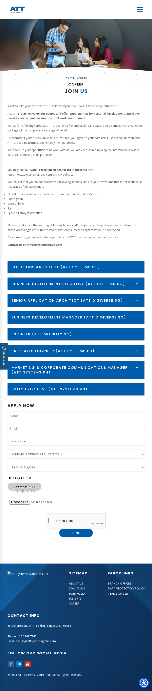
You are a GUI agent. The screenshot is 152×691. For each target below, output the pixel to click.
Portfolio (77, 593)
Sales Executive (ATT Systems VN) (49, 389)
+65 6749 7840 (26, 636)
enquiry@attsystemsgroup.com (36, 641)
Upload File (24, 487)
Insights (75, 598)
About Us (76, 583)
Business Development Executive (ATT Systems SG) (68, 283)
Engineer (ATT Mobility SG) (41, 334)
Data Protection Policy (126, 588)
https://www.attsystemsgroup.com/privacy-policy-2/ (41, 174)
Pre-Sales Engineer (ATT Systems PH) (53, 350)
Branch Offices (119, 583)
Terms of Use (118, 593)
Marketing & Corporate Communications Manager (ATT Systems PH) (69, 370)
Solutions (77, 588)
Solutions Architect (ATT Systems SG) (55, 266)
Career (74, 603)
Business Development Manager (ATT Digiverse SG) (68, 317)
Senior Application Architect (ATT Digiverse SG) (67, 300)
